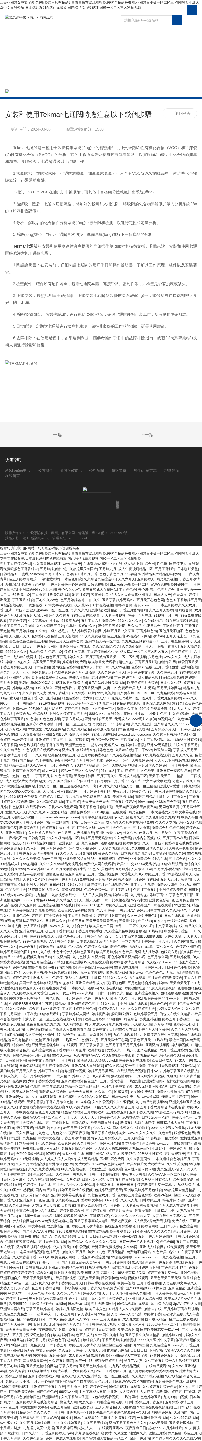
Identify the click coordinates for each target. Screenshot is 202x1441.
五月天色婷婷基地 (93, 1366)
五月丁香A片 (54, 574)
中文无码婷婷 (46, 1350)
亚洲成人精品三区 (133, 776)
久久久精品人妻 (34, 693)
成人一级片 (50, 771)
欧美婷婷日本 (63, 1335)
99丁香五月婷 (42, 776)
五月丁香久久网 (141, 1112)
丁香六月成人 (72, 719)
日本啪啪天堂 (187, 569)
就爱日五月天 (188, 662)
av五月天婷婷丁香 (77, 1128)
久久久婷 (192, 1009)
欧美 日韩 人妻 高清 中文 (96, 1273)
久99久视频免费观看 (21, 797)
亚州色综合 (21, 916)
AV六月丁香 (35, 848)
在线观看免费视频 (131, 1071)
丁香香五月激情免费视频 (51, 595)
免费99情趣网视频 (62, 967)
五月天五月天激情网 (175, 879)
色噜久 (5, 1092)
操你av (60, 1004)
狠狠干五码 (24, 1128)
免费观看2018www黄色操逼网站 (100, 1164)
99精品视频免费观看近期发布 (65, 1216)
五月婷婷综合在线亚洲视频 (176, 1381)
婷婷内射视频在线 (147, 838)
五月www (136, 972)
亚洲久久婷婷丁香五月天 (68, 714)
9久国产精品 (84, 765)
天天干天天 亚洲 (114, 1293)
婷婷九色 (139, 791)
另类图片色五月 (158, 714)
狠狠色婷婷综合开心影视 (31, 1055)
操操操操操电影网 (180, 1081)
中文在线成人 (52, 1086)
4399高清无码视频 (14, 1387)
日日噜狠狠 (107, 859)
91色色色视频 (49, 719)
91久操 (137, 1262)
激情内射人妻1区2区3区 (27, 879)
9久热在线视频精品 (125, 755)
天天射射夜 (126, 1407)
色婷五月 (53, 1252)
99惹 (154, 1128)
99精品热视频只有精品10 (31, 957)
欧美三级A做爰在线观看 (76, 910)
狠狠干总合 (41, 1324)
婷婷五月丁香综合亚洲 (49, 916)
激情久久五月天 (74, 1252)
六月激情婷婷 (105, 879)
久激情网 (98, 957)
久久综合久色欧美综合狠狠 (125, 931)
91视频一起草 (29, 1216)
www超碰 (109, 1236)
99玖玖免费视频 (92, 636)
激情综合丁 (8, 1143)
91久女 (40, 631)
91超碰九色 (70, 621)
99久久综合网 (16, 1009)
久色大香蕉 (63, 776)
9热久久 (24, 662)
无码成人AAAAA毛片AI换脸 (135, 719)
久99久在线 (102, 1128)
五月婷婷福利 (120, 890)
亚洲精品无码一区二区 (102, 641)
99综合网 (57, 1179)
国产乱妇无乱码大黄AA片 (81, 1262)
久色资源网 (181, 714)
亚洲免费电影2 (153, 1081)
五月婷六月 (107, 569)
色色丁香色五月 (111, 574)
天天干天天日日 (80, 1092)
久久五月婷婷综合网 (34, 1423)
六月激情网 (162, 1024)
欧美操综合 (96, 1050)
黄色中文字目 (102, 1029)
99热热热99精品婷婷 (162, 1138)
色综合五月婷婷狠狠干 (122, 1226)
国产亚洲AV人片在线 (38, 1231)
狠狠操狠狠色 (10, 941)
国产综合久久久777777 (172, 724)
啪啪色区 (119, 983)
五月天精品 (116, 1252)
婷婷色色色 (104, 750)
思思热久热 (131, 1117)
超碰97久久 (87, 626)
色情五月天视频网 (64, 636)
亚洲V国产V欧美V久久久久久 (171, 1350)
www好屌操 (150, 1097)
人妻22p (109, 688)
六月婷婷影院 (173, 1428)
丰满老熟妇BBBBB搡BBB (143, 936)
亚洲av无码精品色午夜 (65, 1267)
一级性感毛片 (58, 631)
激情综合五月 (29, 828)
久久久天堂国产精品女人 (174, 822)
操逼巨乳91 (120, 1267)
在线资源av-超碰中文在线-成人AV (109, 564)
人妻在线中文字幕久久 (169, 1216)
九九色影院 (154, 817)
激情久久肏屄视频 (170, 1092)
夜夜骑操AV (47, 1330)
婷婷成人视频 (103, 729)
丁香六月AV (68, 1366)
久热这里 (120, 1433)
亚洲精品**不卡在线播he (47, 1304)
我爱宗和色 (109, 1278)
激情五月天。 (145, 646)
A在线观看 (138, 978)
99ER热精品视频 (52, 703)
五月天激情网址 (103, 1304)
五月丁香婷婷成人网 (43, 1376)
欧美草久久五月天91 (126, 998)
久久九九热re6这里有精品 (48, 812)
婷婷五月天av (29, 988)
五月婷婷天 (145, 579)
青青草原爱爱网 (89, 1205)
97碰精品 (188, 1066)
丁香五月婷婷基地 (40, 1309)
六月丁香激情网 (152, 740)
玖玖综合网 (162, 750)
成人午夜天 (61, 1247)
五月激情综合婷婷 (141, 983)
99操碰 (130, 574)
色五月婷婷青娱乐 (22, 579)
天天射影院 (35, 1102)
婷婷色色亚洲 (110, 1117)
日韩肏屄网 (36, 838)
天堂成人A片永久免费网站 (109, 1024)
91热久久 (74, 884)
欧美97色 (128, 1154)
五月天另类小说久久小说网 (73, 1185)
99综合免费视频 (103, 734)
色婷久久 (68, 1376)
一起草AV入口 (44, 1314)
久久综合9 (33, 1035)
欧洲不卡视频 (75, 1071)
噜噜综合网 (123, 605)
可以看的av (129, 740)
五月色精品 (176, 1288)
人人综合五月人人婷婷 (136, 1392)
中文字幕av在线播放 (43, 621)
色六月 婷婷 (105, 910)
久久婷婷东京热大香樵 (29, 993)
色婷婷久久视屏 (96, 947)
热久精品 (134, 626)
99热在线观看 (171, 864)
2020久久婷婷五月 (66, 1423)
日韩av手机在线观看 (99, 1283)
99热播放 (40, 1355)
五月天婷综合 (134, 1138)
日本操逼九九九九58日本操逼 (143, 853)
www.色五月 (9, 1407)
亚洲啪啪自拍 (10, 1278)
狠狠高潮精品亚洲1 (150, 797)
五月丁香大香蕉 (91, 1045)
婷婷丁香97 (158, 895)
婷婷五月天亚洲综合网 (66, 641)
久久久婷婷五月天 (111, 672)
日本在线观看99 (86, 1418)
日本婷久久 (76, 988)
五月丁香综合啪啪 (89, 760)
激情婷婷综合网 (116, 895)
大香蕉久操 (173, 936)
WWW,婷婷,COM (40, 869)
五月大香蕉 (141, 828)
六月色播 (155, 657)
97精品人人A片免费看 (125, 1309)
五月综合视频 (48, 905)
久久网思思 (47, 589)
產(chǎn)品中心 (17, 470)
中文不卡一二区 (103, 709)
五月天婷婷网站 (169, 688)
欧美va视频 (126, 1283)
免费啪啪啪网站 (139, 1252)
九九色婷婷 (165, 693)
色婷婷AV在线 (141, 667)
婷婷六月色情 (110, 1143)
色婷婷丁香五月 (60, 879)
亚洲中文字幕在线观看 (68, 1195)
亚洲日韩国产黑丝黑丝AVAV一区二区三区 (37, 610)
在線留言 (12, 476)
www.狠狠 (24, 895)
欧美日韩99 (18, 1304)
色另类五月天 (15, 890)
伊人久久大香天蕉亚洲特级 (131, 595)
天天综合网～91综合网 (60, 791)
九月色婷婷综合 (21, 910)
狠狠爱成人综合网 (53, 1092)
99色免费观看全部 (153, 709)
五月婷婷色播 (101, 677)
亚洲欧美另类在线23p (79, 859)
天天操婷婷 (127, 921)
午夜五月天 (121, 791)
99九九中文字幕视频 (88, 972)
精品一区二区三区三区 (82, 1086)
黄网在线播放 (134, 714)
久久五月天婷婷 (161, 610)
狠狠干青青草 (167, 646)
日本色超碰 (41, 667)
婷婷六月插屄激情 (69, 1309)
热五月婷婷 (139, 1267)
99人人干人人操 (90, 895)
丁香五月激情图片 (82, 916)
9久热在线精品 (111, 988)
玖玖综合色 (192, 1278)
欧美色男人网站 (63, 1257)
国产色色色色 (46, 1392)
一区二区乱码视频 (132, 657)
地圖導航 (171, 470)
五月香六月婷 (77, 1387)
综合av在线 (21, 1045)
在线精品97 (85, 750)
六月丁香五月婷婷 (173, 1050)
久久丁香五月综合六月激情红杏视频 (172, 1361)
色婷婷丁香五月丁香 (81, 574)
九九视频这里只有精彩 (183, 740)
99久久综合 (44, 688)
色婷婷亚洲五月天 (108, 1190)
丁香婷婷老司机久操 (102, 652)
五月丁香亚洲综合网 (102, 874)
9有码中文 (139, 900)
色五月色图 (111, 1205)
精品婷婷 (26, 1143)
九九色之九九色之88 (51, 1133)
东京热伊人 (80, 1123)
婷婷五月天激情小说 (84, 1345)
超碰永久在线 (173, 1314)
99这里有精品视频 (30, 1252)
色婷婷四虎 (40, 636)
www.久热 (84, 993)
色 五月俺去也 (182, 900)
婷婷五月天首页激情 (100, 1330)
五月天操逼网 (66, 1428)
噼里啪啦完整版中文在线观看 (41, 1107)
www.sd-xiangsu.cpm (134, 734)
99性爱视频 (81, 1247)
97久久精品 (114, 1066)
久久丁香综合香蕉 (75, 1397)
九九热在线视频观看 (40, 1097)
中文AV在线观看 (35, 1179)
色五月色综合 (75, 874)
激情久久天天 (15, 812)
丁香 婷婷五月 (125, 677)
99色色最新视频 (35, 941)
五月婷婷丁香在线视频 (181, 1309)
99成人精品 (61, 1076)
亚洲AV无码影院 (159, 745)
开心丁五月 (51, 1262)
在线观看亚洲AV (111, 1428)
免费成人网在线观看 (99, 864)
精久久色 (130, 833)
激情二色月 (21, 776)
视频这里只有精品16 (71, 683)
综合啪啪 (142, 1128)
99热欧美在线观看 (85, 615)
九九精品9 (42, 895)
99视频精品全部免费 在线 (19, 1236)
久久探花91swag (159, 962)
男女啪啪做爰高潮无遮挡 (48, 1299)
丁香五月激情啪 (73, 1138)
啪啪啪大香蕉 (64, 1273)
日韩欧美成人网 (73, 1288)
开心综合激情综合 (105, 740)
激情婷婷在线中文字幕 (160, 1035)
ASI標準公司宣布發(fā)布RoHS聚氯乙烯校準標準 (159, 435)
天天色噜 (7, 1211)
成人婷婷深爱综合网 (85, 631)
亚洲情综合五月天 (98, 719)
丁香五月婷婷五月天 (15, 667)
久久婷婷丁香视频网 (71, 1174)
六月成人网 (17, 729)
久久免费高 (122, 838)
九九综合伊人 (77, 926)
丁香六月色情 (10, 1438)
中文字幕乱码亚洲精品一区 (49, 1226)
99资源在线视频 (126, 967)
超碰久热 (126, 662)
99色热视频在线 (31, 745)
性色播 (162, 564)
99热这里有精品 (97, 1267)
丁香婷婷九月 (176, 1148)
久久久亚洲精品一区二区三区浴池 (103, 1376)
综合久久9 (44, 1273)
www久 (178, 1345)
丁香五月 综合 (23, 600)
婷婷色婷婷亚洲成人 (27, 978)
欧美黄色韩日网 (101, 926)
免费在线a (180, 1221)
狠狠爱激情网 (184, 1133)
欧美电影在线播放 (104, 1123)
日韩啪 (194, 890)
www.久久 (57, 926)
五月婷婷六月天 (163, 729)
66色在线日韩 (33, 1319)
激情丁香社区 (58, 693)
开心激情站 (146, 589)
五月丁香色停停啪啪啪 (96, 807)
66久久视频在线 (73, 1169)
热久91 (173, 1252)
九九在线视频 (172, 1257)
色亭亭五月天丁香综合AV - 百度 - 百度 (92, 936)
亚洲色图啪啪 (15, 833)
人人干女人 (21, 672)
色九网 (35, 1086)
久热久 (56, 1128)
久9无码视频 (153, 621)
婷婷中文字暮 (74, 652)
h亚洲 (154, 1267)
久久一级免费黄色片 (142, 916)
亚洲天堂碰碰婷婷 (45, 1045)
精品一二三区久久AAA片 (28, 765)
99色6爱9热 (9, 698)
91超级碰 (121, 1092)
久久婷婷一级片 (83, 693)
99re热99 (16, 1267)
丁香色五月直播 (181, 895)
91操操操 (12, 1433)
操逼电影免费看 (74, 662)
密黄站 (106, 1433)
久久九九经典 (64, 1236)
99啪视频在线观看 (134, 1278)
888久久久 (97, 714)
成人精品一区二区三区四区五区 (144, 652)
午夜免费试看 (113, 1288)
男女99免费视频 (142, 1092)
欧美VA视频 (163, 1195)
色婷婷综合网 (177, 921)
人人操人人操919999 (110, 1148)
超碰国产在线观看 (53, 947)
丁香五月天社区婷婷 (153, 1029)
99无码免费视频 (78, 1107)
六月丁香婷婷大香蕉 (43, 1081)
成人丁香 (112, 1154)
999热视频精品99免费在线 (47, 1371)
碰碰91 (129, 1345)
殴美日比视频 (66, 1278)
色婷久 (21, 1226)
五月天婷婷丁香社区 (95, 791)
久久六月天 (126, 579)
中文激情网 (61, 957)
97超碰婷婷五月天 (164, 1355)
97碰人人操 (192, 1304)
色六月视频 (77, 1299)
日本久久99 (30, 1433)
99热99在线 (38, 709)
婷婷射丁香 (152, 1314)
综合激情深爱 (183, 1179)
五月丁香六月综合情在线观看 (162, 1107)
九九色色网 (90, 843)
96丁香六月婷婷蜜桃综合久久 (170, 791)
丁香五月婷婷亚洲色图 (79, 1009)
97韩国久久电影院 (109, 1335)
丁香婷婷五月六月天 (156, 941)
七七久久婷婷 (45, 1143)
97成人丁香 (183, 1060)
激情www (19, 709)
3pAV (177, 1304)
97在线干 (7, 1247)
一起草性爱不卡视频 (152, 1418)
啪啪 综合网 (146, 564)
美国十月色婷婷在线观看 (38, 983)
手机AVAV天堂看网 (62, 807)
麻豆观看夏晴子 (35, 1361)
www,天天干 (72, 564)
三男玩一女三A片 (62, 993)
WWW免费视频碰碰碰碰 (169, 584)
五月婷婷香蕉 (96, 1211)
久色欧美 (147, 771)
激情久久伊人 (156, 848)
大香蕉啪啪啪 (36, 1029)
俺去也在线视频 (77, 978)
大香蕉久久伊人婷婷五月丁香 (142, 874)
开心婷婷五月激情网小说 (126, 957)
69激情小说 (21, 595)
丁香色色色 (127, 589)
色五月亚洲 (115, 636)
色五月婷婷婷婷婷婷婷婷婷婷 (150, 1371)
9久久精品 (173, 1376)
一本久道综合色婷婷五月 (171, 1159)
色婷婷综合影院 (133, 745)
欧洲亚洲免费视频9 (106, 1247)
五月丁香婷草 (186, 1242)
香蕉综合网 (24, 1211)
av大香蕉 (142, 729)
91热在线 (159, 859)
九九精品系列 (147, 1055)
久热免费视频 (76, 1179)
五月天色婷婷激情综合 (165, 978)
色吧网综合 (152, 626)
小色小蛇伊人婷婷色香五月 (73, 952)
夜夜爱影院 (99, 595)
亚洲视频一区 (69, 843)
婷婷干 (123, 859)
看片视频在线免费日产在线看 (88, 797)
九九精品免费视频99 (151, 1102)
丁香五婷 (73, 802)
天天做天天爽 (19, 636)
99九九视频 (106, 693)
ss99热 (43, 1257)
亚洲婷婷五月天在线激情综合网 (108, 884)
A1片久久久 (108, 786)
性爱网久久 (138, 1433)
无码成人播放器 (147, 952)
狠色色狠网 (119, 947)
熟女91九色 (96, 1252)
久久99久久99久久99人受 (130, 1216)
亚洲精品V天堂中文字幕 (129, 1355)
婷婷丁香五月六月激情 (17, 626)
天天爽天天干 (180, 983)
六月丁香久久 (177, 797)
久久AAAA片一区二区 (164, 1174)
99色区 (93, 869)
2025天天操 (158, 1423)
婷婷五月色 (81, 1076)
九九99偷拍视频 (175, 1397)
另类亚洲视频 (149, 1019)
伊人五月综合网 (35, 926)
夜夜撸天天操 (88, 1278)
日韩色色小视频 (179, 967)
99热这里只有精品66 (171, 1112)
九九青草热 (139, 895)
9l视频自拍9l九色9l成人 (176, 719)
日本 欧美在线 (180, 1086)
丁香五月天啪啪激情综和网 (155, 662)
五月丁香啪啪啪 (149, 1283)
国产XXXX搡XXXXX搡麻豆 (20, 791)
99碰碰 (142, 1345)
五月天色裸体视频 (52, 1242)
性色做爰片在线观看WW (41, 750)
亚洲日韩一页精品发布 (173, 771)
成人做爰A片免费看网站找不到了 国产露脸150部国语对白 (50, 781)
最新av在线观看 (31, 874)
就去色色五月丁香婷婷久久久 (61, 657)
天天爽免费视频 (113, 615)
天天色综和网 (84, 776)
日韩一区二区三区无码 (73, 724)
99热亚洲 (133, 1081)
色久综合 (75, 947)
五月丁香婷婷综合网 (15, 564)
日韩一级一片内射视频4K (138, 1242)
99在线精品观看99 (156, 1366)
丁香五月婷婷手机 (88, 931)
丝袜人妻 (14, 926)
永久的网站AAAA (86, 1055)
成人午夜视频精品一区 (135, 569)
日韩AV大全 (186, 729)
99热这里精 (129, 1397)
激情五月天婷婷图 (112, 626)
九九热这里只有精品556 (140, 641)
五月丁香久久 (107, 776)
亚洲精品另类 (164, 1211)
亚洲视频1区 (99, 1216)
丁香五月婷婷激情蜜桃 (119, 1340)
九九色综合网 (160, 1345)
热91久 (177, 703)
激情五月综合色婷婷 (76, 1148)
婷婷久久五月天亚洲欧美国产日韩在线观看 (139, 905)
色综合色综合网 (96, 890)
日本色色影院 (71, 579)
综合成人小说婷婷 (82, 848)
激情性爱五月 (190, 1138)
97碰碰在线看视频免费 (154, 1407)
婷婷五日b (76, 921)
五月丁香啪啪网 (57, 1123)
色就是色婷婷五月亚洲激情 (75, 672)
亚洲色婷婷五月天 (33, 931)
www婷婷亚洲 (23, 740)
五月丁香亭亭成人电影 (91, 1221)
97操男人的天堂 (172, 1128)
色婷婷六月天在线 (37, 1185)
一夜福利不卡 (15, 838)
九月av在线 (124, 750)
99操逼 (66, 1418)
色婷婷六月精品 (51, 797)
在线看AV (26, 1418)
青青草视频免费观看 (96, 817)
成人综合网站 (54, 729)
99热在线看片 (49, 1014)
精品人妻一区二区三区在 (138, 786)
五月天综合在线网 (29, 1123)
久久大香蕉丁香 (24, 1257)
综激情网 (162, 1392)
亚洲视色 (53, 698)
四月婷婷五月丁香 (110, 781)
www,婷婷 (104, 967)
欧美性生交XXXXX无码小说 (138, 864)
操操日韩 (102, 667)
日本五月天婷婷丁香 (15, 1324)
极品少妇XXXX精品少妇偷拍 (34, 843)
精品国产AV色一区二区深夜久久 (24, 1283)
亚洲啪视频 (189, 667)
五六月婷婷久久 (82, 1371)
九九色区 (29, 1138)
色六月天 (64, 833)
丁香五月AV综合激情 (93, 1257)
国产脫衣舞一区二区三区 (136, 693)
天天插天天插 (141, 1024)
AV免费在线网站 (75, 1035)
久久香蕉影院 (33, 1438)
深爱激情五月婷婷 (131, 879)
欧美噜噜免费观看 (102, 662)
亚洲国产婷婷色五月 (83, 1004)
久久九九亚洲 (141, 724)
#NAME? (56, 709)
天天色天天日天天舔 (165, 1278)
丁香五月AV (126, 910)
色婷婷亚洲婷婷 (188, 947)
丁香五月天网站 (45, 646)
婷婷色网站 (149, 1226)
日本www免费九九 (126, 1097)
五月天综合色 (105, 1407)
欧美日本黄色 (95, 1309)
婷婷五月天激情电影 (87, 1226)
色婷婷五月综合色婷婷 (134, 1195)
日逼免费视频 (29, 1066)
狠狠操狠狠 (143, 1211)
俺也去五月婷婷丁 (175, 1097)
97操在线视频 (102, 605)
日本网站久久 (55, 921)
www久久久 (173, 657)
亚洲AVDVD (127, 1236)
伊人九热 (121, 817)
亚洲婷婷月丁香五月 (51, 740)
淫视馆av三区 (139, 1148)
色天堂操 (180, 595)
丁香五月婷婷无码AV (57, 1433)
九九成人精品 (184, 1185)
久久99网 (181, 941)
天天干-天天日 (160, 776)
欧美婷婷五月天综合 (142, 683)
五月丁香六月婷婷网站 (155, 1236)
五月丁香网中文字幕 (15, 1174)
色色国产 (91, 1081)
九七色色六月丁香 (101, 1195)
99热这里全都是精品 (180, 1190)
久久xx (177, 1366)
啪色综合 (130, 1019)
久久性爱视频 (177, 1164)
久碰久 (172, 1076)
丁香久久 (94, 1288)
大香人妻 (7, 1288)
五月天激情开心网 (114, 1040)
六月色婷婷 (54, 978)
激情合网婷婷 (80, 812)
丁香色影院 (51, 998)
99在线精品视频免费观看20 (109, 1231)
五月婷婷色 (24, 631)
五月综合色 (177, 859)
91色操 (31, 719)
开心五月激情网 (89, 688)
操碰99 (10, 662)
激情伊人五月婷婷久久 (104, 1138)
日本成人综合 (86, 941)
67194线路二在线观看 (109, 812)
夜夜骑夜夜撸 (78, 1133)
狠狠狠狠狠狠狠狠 (174, 993)
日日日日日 (138, 1350)
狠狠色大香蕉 (10, 1231)
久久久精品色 (10, 750)
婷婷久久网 (91, 1293)
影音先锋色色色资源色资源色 (111, 1412)
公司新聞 (96, 470)
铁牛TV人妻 (133, 1361)
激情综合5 (160, 828)
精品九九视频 (166, 579)
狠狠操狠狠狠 (121, 1014)
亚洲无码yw (14, 1097)
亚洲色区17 (52, 1035)
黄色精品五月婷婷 (115, 869)
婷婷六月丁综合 (117, 760)
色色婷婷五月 (181, 652)
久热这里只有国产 (83, 569)
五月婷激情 (58, 1355)
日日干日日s (21, 646)
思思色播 (175, 1433)
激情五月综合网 (47, 1040)
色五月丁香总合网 (45, 1288)
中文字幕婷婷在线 (169, 926)
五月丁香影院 (165, 569)
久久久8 (15, 1179)
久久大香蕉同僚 (138, 1159)
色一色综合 (86, 967)
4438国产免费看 (167, 802)
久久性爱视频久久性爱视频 (113, 1102)
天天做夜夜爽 (121, 1221)
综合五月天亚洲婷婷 (44, 1009)
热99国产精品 (23, 760)
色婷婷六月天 (183, 1024)
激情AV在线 (153, 1309)
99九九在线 (42, 952)
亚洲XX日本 (105, 1185)
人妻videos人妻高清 (126, 1314)
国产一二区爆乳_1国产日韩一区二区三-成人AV (81, 822)
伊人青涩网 (100, 1076)
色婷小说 (55, 652)
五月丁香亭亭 (178, 765)
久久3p (127, 646)
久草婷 (71, 626)
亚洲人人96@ (36, 884)
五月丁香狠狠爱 (166, 667)
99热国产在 (70, 1040)
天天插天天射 (89, 900)
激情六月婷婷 (79, 734)
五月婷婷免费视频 (94, 755)
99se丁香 (111, 1200)
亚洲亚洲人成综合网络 (145, 1299)
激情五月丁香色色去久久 (128, 1423)
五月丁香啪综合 (25, 703)
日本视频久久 (123, 1128)
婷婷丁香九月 (35, 1340)
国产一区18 (84, 1361)
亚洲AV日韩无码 (21, 1350)
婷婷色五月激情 (77, 709)
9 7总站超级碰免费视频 (107, 683)
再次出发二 (100, 724)
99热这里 (35, 729)
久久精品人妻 (66, 900)
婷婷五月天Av (16, 1299)
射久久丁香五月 (186, 745)
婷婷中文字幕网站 (42, 1060)
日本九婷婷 (190, 786)
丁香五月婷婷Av (123, 802)
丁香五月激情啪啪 (133, 610)
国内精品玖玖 (45, 1190)
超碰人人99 (88, 1428)
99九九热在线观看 (156, 755)
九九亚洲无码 (167, 1169)
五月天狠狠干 (174, 1154)
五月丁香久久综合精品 (142, 1335)
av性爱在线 (8, 1423)
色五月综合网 (167, 589)
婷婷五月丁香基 (183, 1392)
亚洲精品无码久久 (29, 921)
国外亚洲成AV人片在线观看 (87, 962)
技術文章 (119, 470)
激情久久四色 (167, 884)
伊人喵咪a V (86, 1314)
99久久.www (61, 1055)
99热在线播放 (121, 1257)
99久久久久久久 (130, 621)
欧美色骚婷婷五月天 (63, 755)
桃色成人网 (68, 1402)
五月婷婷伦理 (180, 957)
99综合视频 (37, 967)
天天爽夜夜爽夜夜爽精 (139, 1205)
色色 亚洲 (45, 1200)
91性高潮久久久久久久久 (152, 1231)
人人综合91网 (141, 869)
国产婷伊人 (177, 564)
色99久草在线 (125, 1029)
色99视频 (42, 1195)
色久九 (5, 672)
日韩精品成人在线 (170, 1123)
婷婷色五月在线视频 (134, 1060)
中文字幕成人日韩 (92, 1392)
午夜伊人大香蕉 (134, 1174)
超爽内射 (74, 1340)
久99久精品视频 (124, 765)
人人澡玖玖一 (190, 1169)
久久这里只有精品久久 (170, 734)
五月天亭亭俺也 (61, 765)
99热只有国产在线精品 (140, 1050)
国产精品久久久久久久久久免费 (92, 1242)
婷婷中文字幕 (91, 1200)
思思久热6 (87, 1402)
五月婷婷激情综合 (55, 1066)
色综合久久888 (132, 848)
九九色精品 (37, 652)
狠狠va (92, 988)
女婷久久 (114, 1050)
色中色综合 (17, 1169)
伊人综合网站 (22, 1221)
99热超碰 (30, 864)
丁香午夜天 (54, 745)
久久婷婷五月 (167, 672)
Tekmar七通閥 (25, 246)
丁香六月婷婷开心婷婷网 (66, 584)
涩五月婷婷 (80, 595)
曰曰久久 (93, 600)
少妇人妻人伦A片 (170, 1009)
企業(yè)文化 (71, 470)
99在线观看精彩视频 (181, 621)
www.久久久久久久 (142, 1133)
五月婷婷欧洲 (94, 1112)
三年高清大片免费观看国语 (69, 1029)
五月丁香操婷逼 (61, 931)
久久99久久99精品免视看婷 (60, 864)
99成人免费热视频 (161, 988)
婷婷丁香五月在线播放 (180, 1071)
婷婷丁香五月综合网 (162, 1273)
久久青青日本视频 (47, 564)
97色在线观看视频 (105, 1397)
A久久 (140, 1412)
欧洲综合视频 (116, 972)
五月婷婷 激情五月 (179, 1402)
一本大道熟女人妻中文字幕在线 (172, 812)
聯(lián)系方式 (145, 470)
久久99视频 (120, 667)
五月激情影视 (85, 853)
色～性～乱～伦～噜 (139, 1169)
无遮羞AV (111, 745)
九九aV (46, 1236)
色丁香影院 (44, 760)
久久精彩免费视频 (50, 802)
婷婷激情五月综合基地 (154, 1185)
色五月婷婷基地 (72, 600)
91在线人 (108, 771)
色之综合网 (188, 1226)
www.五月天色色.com (114, 828)
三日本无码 (169, 1226)
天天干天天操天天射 (38, 1278)
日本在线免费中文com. (49, 677)
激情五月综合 (109, 941)
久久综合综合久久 (106, 646)
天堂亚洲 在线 (100, 1035)
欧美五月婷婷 (106, 952)
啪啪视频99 (14, 1035)
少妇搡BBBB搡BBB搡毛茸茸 (31, 1004)
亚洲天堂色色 (75, 745)
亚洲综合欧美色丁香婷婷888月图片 (59, 1050)
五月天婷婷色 (72, 998)
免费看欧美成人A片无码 (136, 688)
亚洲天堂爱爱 (169, 786)
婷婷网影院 (131, 843)
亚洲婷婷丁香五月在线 (48, 1387)
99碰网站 (16, 1340)
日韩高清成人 (35, 1267)
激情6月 (68, 750)
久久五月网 (27, 905)
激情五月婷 (157, 1433)
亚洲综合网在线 (12, 1309)
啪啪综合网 (183, 610)
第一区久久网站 (21, 1133)
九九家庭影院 (78, 740)
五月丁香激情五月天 (101, 657)
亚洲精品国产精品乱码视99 (159, 574)
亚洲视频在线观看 (134, 1004)
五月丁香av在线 (175, 838)
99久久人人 (64, 853)
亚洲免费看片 (65, 688)
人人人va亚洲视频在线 (171, 760)
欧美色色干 (56, 1340)
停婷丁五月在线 (140, 615)
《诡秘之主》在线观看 (105, 1169)
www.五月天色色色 (106, 1319)
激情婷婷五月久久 (66, 1324)
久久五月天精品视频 (31, 1164)
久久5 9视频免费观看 (118, 1055)
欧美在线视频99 (28, 1262)
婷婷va (162, 983)
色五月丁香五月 (145, 890)
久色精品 (165, 1133)
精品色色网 (137, 812)
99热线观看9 (177, 874)
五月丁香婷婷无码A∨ (118, 600)
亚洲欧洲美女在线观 (74, 646)
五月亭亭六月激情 (40, 724)
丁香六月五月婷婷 (167, 698)
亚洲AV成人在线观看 (87, 1066)
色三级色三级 (43, 1174)
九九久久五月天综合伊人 (107, 1299)
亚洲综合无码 (19, 677)
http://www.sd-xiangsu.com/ (57, 817)
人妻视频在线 (83, 833)
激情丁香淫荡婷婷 (26, 771)
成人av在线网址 (24, 657)
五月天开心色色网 (150, 600)
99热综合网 (120, 724)
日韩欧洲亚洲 (15, 1060)
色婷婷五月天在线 (55, 828)
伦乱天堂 (26, 1195)
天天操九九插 (108, 848)
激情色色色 (54, 874)
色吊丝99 (145, 921)
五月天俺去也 (176, 636)
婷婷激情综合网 (72, 1211)
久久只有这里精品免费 (136, 822)
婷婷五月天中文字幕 (119, 631)
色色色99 (176, 828)
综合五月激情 (135, 1066)
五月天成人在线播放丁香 (178, 1205)
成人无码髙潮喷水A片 (151, 1086)
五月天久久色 (182, 755)
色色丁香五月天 (96, 998)
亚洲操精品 (50, 1397)
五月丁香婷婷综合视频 (99, 1324)
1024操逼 (82, 1102)
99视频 (152, 879)
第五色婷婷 (17, 621)
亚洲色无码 (189, 1273)
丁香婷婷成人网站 (76, 1014)
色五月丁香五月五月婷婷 (124, 1045)
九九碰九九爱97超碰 (38, 1428)
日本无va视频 (78, 1304)
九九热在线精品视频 (124, 1366)
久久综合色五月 (69, 1293)
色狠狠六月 (169, 952)
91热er (159, 921)
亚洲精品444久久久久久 (109, 978)
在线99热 (114, 714)
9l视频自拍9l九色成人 (27, 1345)
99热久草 (133, 781)
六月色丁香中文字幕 (117, 1086)
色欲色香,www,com (156, 1143)
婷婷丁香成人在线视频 (62, 1438)
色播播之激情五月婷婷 (118, 1418)
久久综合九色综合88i (100, 579)
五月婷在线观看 (127, 1179)
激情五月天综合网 (33, 615)
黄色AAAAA (45, 900)
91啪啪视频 (100, 1355)
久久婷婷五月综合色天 (159, 1387)
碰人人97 (102, 698)
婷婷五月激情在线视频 (75, 1190)
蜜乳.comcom (32, 574)
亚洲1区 (158, 1148)
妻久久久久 (79, 610)
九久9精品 (125, 993)
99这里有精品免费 (131, 1273)
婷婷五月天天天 (120, 1211)
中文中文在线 (48, 1138)
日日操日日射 (104, 993)
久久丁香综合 (87, 1143)
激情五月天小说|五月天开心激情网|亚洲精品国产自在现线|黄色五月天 (59, 1381)
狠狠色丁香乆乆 (32, 698)
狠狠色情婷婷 (121, 1076)
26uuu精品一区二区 (82, 703)
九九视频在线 (45, 910)
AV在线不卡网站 (138, 636)
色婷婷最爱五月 (12, 848)
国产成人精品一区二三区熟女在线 (171, 1319)
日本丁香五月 (56, 1345)
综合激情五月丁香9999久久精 (23, 755)
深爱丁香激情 (139, 1438)
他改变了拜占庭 (33, 584)
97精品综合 (131, 1143)
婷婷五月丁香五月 (149, 1402)
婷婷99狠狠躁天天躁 (45, 936)
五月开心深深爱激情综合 (31, 1335)
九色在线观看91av (127, 1035)
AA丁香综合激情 (61, 941)
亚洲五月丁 (27, 1200)
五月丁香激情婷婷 (174, 641)
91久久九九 (109, 1004)
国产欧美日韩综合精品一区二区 (164, 1330)
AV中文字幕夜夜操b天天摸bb (67, 605)
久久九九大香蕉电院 (43, 1169)
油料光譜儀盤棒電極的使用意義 (42, 435)
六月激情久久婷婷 (152, 765)
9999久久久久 (16, 652)
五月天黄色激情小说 (39, 1293)
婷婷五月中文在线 (150, 910)
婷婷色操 (19, 967)
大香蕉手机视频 (181, 848)
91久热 (184, 1387)
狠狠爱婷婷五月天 (108, 1361)
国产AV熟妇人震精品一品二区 (104, 1438)
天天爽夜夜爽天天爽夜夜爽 (136, 807)
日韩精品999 (10, 574)
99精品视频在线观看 (133, 1304)
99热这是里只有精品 (24, 998)
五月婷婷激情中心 (53, 569)
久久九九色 (103, 1092)
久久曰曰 (149, 843)
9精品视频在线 (11, 605)
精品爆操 (42, 1128)
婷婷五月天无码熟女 (96, 838)
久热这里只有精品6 (156, 1179)
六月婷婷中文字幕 (141, 672)
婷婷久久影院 (139, 1293)
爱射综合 (12, 584)
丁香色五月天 (140, 1040)
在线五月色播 (60, 1407)
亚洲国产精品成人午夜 (92, 983)
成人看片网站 (78, 1355)
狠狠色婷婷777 (155, 998)
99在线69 (7, 895)
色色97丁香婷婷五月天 (183, 600)
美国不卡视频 (122, 797)
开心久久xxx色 (69, 589)
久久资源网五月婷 (50, 626)
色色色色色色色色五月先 (28, 641)
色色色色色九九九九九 (162, 972)
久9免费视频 (83, 879)
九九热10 (172, 817)
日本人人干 (162, 595)
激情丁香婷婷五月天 (66, 1283)
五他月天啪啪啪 (171, 631)
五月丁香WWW (47, 1418)
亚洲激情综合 (140, 859)
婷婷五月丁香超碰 (176, 1019)
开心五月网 (66, 1314)
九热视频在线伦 (63, 895)
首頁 (33, 91)
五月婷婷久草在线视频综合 (37, 1402)
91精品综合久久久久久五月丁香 (40, 1412)
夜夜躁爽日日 (135, 1428)
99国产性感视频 (21, 1190)
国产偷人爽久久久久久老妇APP (176, 1438)
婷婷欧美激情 (22, 688)
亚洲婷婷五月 (173, 626)
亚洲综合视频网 (61, 1164)
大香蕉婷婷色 (142, 760)
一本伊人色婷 (56, 1319)
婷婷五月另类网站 (101, 1071)
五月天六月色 (26, 1071)
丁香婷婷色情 (146, 631)
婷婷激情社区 (135, 988)
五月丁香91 (66, 1060)
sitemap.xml (77, 538)
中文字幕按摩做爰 (156, 781)
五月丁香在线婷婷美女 (108, 1133)
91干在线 (30, 1014)
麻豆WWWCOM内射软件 (134, 1381)
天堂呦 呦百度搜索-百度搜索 (53, 1205)
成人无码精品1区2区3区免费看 (100, 1159)
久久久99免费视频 (184, 1418)
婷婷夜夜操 (100, 1014)
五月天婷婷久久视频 (149, 1076)
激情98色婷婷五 (159, 1412)
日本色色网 (124, 729)
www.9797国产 (92, 905)
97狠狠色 (53, 1154)
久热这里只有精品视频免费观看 (47, 972)
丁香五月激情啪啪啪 (104, 1174)
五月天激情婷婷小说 (70, 869)
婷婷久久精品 (108, 853)
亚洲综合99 (28, 589)
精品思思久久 (169, 1055)
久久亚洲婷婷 (19, 1205)
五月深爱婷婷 (71, 1081)
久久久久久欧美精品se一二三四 (36, 859)
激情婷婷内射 (172, 1335)
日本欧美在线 (22, 1112)
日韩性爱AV (95, 1154)
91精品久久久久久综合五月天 (115, 1107)
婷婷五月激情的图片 (15, 952)
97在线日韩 (70, 905)
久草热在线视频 (87, 1433)
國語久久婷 (176, 853)
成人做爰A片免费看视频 (151, 1221)
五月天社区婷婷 (181, 1423)
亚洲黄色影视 (159, 900)
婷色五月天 (192, 1433)
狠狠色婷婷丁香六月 (77, 698)
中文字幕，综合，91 (180, 931)
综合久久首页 (59, 615)
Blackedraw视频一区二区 (129, 584)
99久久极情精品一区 (63, 838)
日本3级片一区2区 (156, 1117)
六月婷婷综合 (56, 848)
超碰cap (154, 1428)
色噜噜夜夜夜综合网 (20, 1242)
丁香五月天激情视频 (163, 1066)
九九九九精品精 (79, 729)
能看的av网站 (117, 1350)
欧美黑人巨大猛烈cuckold (97, 1060)
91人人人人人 (180, 709)
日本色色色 (158, 1004)
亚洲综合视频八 (147, 993)
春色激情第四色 (28, 1397)
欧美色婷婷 (66, 1143)
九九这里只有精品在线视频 (119, 703)
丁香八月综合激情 (59, 1102)
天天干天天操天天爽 (101, 921)
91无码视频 (29, 1159)
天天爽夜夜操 (29, 734)
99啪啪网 (114, 1019)
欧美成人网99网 (24, 1092)
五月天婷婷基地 (164, 1293)
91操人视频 (9, 1076)
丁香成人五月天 (185, 750)
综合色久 (23, 1050)
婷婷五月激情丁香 (111, 916)
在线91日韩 (125, 1402)
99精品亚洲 (68, 1392)
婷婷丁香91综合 (50, 1071)
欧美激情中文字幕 (34, 1407)
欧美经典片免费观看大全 (146, 1164)
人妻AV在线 (185, 1211)
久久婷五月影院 (61, 1361)
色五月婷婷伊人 (185, 1231)
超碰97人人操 (184, 1195)
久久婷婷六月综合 (42, 833)
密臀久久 (137, 817)
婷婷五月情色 (15, 1376)
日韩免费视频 (97, 584)
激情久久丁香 (127, 709)
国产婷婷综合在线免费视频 (179, 843)
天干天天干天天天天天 (80, 1117)
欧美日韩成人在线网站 (100, 589)
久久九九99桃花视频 (147, 1376)
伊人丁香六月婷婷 (29, 822)
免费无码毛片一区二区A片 (131, 698)
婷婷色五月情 (186, 693)
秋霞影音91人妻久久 (44, 890)
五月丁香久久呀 (83, 828)
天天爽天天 (192, 936)
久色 (196, 1086)
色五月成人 (84, 1335)
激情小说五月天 (70, 1330)
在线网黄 (19, 1081)
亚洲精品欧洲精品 (104, 610)
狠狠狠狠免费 (111, 843)
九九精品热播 (161, 1304)
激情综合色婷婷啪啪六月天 (73, 667)
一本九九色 (130, 941)
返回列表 (183, 113)
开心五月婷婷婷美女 (35, 1076)
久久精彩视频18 (75, 1024)
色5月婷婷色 (64, 760)
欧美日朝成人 (162, 1060)
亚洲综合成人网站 (156, 703)
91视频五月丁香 (166, 615)
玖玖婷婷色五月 (67, 1200)
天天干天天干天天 (95, 802)
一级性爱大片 (48, 579)
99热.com (145, 802)
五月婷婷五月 (116, 1112)
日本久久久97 (170, 683)
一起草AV (95, 745)
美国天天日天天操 (46, 662)
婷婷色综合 (98, 1387)
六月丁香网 (8, 745)
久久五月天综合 (95, 1423)
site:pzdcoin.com (147, 1257)
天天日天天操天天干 (20, 1330)
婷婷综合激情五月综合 (127, 962)
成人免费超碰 (132, 1319)
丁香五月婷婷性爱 (116, 1262)
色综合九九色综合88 (31, 714)
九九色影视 (81, 957)
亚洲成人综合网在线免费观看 (161, 1247)
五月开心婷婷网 (12, 1366)
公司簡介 (45, 470)
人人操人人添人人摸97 (57, 1159)
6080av (28, 900)
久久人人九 (129, 1200)
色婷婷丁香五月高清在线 (164, 1262)
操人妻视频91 (182, 1045)
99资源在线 (33, 605)
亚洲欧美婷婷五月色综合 (143, 1190)
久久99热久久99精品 (94, 1097)
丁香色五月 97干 (174, 1267)
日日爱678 (57, 884)
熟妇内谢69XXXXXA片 (36, 683)
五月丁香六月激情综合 (98, 621)
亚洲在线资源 (83, 1407)
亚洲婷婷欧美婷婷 (173, 890)
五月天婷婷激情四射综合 (173, 869)
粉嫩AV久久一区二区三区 (42, 1117)
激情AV (158, 636)
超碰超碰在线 (112, 1345)
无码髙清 (23, 1288)
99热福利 (155, 931)
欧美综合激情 (128, 1330)
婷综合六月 (91, 1340)
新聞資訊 (51, 91)
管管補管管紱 (72, 890)
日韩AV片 (154, 1071)
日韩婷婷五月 (150, 1200)
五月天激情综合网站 (41, 1366)
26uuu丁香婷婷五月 (111, 1371)
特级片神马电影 (174, 1200)
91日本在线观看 (172, 916)
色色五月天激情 (47, 1112)
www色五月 (28, 947)
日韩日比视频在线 (115, 900)
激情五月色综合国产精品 (45, 962)
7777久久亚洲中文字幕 (156, 1340)
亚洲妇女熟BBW (54, 734)
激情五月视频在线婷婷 (137, 1123)
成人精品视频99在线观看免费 (160, 677)
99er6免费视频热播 (71, 1231)
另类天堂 (15, 1293)
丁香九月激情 (144, 884)
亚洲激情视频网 (157, 1045)
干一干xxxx (143, 750)
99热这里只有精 (150, 1154)
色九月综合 (163, 833)
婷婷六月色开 (182, 1117)
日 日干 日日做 (88, 1236)
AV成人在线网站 (142, 947)
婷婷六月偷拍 (79, 677)
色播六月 (145, 833)
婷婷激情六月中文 (112, 1009)
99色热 (103, 1314)
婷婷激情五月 (42, 672)
